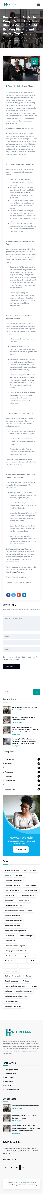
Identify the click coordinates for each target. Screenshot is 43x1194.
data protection (24, 900)
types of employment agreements (16, 986)
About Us (8, 1085)
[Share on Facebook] (8, 595)
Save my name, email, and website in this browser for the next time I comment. (20, 658)
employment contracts (12, 925)
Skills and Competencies (13, 976)
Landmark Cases (10, 780)
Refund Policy (32, 1185)
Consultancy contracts (12, 885)
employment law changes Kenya (15, 931)
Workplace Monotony (12, 1001)
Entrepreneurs (9, 768)
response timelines (11, 971)
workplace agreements (24, 991)
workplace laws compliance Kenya (16, 996)
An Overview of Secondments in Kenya (24, 707)
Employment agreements (13, 920)
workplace (8, 991)
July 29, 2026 (16, 734)
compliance (19, 875)
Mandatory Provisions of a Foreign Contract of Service (23, 718)
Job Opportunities (11, 1070)
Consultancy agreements (13, 880)
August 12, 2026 (17, 722)
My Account (9, 1077)
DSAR (30, 910)
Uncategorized (10, 789)
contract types (9, 895)
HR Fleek (21, 1182)
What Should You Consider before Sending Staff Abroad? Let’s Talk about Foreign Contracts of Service (25, 730)
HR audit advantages (26, 936)
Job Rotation (9, 961)
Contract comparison (12, 890)
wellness (35, 986)
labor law (21, 961)
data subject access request (14, 910)
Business (8, 875)
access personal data (12, 870)
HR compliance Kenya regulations (16, 946)
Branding (33, 870)
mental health (32, 961)
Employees (22, 86)
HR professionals (10, 956)
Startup (28, 976)
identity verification (27, 956)
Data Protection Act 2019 (13, 905)
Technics (26, 981)
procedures (24, 966)
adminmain (11, 86)
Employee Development (12, 915)
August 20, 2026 (17, 710)
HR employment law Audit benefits (16, 951)
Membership (9, 1081)
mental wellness (10, 966)
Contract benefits (30, 885)
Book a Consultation (12, 1089)
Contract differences (31, 890)
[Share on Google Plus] (19, 595)
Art (25, 870)
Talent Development (11, 981)
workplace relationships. (13, 1006)
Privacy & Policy (12, 1185)
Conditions (22, 1185)
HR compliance (10, 941)
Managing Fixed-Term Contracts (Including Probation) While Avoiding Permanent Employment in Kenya (24, 741)
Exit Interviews (9, 936)
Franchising (9, 772)
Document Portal (11, 1074)
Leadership (8, 785)
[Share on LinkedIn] (24, 595)
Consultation (9, 759)
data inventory (9, 900)
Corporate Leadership (26, 895)
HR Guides (30, 86)
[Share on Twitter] (13, 595)
